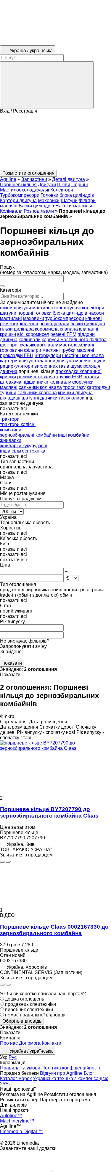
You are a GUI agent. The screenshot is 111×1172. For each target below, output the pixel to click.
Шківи (63, 184)
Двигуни (47, 184)
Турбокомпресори (19, 195)
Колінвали (11, 211)
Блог (89, 1073)
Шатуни (69, 200)
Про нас (9, 1043)
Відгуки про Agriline (61, 1073)
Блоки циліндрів (36, 205)
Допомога (30, 1043)
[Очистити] (2, 286)
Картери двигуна (18, 200)
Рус (13, 1057)
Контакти (51, 1043)
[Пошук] (47, 84)
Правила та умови (20, 1067)
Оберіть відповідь (21, 1021)
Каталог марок (16, 1078)
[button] (55, 142)
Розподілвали (39, 211)
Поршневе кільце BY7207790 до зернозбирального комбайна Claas (49, 812)
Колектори (61, 189)
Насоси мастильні (75, 205)
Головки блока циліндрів (67, 195)
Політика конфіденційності (70, 1067)
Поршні (79, 184)
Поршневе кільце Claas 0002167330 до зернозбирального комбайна (54, 930)
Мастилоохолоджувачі (24, 189)
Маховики (48, 200)
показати (12, 663)
